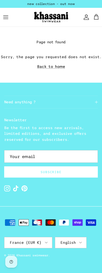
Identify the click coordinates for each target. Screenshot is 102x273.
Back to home (51, 66)
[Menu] (6, 17)
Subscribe (51, 172)
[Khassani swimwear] (51, 17)
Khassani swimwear (32, 255)
